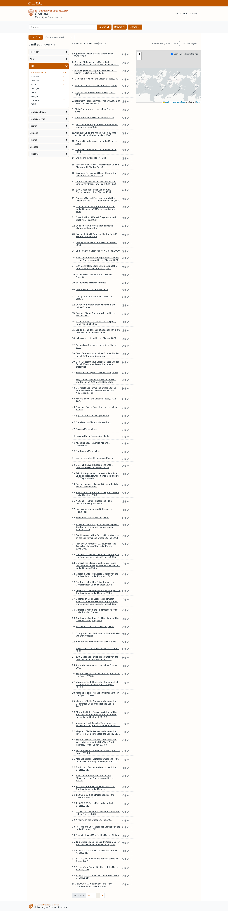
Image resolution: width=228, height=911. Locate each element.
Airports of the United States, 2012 (94, 820)
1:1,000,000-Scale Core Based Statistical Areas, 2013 (97, 859)
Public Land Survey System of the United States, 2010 (96, 768)
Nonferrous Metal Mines (88, 451)
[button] (139, 54)
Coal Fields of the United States (92, 289)
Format (33, 126)
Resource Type (37, 119)
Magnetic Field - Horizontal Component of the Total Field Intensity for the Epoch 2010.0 (97, 684)
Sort (163, 43)
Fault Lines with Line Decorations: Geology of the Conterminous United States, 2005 (97, 536)
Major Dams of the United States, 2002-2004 (96, 400)
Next (90, 895)
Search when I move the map (185, 53)
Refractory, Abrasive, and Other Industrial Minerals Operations (97, 485)
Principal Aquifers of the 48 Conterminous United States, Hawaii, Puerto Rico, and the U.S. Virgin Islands (98, 476)
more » (34, 104)
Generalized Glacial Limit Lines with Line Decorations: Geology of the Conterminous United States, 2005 (98, 565)
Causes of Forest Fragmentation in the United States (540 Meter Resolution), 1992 (95, 209)
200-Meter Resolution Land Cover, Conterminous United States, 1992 (93, 191)
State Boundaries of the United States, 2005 (95, 110)
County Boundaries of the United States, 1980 (96, 142)
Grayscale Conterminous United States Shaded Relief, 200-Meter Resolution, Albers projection (96, 390)
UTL (48, 906)
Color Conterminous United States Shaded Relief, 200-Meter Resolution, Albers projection (97, 364)
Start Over (35, 37)
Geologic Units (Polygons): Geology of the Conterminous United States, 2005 (96, 134)
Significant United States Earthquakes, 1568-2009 (94, 54)
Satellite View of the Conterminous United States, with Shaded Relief (97, 165)
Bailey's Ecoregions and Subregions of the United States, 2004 (97, 493)
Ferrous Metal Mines (86, 429)
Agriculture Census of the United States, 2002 (97, 346)
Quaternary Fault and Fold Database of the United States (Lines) (97, 611)
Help (185, 13)
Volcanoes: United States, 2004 (92, 517)
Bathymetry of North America (91, 282)
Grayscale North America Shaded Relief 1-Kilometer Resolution (97, 235)
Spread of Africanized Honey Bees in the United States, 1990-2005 (96, 174)
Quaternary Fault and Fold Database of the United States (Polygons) (97, 619)
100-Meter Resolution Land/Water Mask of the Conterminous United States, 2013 (98, 843)
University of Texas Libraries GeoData (48, 14)
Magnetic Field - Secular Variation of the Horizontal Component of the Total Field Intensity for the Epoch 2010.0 (96, 714)
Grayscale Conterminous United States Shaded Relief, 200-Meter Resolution (96, 380)
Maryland (35, 96)
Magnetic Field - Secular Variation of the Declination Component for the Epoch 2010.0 (96, 703)
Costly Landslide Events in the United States (94, 297)
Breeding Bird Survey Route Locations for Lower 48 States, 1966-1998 (95, 71)
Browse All (119, 27)
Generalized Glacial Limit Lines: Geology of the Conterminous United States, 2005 (97, 555)
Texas (34, 84)
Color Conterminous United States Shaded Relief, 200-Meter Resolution (97, 354)
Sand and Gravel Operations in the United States (97, 408)
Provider (34, 52)
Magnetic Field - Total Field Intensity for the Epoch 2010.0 (98, 751)
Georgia (35, 88)
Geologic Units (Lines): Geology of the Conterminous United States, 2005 (95, 583)
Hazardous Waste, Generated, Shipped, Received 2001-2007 (96, 322)
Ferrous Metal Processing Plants (92, 436)
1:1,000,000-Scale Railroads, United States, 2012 (94, 804)
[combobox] (63, 27)
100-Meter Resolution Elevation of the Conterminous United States (95, 787)
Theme (33, 140)
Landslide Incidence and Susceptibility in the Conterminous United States (98, 331)
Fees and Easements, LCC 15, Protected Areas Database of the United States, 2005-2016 (96, 546)
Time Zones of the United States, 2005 (94, 117)
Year (32, 59)
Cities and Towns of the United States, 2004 (97, 79)
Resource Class (38, 112)
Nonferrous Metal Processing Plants (94, 458)
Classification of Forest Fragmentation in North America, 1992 (96, 218)
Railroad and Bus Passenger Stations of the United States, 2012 (98, 828)
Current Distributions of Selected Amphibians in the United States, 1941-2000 (96, 63)
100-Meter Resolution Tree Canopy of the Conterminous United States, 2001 (97, 658)
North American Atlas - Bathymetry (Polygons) (94, 510)
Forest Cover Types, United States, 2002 (97, 372)
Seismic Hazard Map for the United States (97, 835)
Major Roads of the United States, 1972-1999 (95, 93)
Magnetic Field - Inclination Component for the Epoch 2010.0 (97, 694)
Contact (194, 13)
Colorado (35, 80)
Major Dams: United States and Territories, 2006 (97, 649)
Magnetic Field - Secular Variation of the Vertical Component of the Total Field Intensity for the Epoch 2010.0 (96, 742)
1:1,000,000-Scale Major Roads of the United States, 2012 (95, 796)
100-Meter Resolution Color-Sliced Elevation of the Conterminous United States (95, 778)
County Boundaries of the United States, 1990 (96, 150)
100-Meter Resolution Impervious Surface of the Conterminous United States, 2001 (97, 258)
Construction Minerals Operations (93, 422)
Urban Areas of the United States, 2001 (96, 338)
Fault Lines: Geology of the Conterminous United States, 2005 (97, 125)
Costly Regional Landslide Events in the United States (95, 306)
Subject (34, 133)
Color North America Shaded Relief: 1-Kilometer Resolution (95, 227)
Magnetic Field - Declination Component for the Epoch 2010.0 (98, 674)
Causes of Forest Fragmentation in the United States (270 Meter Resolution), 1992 (98, 199)
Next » (102, 43)
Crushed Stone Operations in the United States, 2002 (96, 314)
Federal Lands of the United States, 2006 (96, 85)
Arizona (35, 76)
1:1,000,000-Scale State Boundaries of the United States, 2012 (98, 812)
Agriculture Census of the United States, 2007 (97, 666)
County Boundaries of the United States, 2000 (96, 243)
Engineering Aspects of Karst (91, 158)
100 (189, 43)
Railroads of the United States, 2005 (95, 626)
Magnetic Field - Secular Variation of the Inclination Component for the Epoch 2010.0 (98, 724)
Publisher (34, 154)
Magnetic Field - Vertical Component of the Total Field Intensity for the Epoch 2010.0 (98, 760)
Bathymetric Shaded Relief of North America (94, 275)
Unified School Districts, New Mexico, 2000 (98, 251)
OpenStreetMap (179, 102)
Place (33, 66)
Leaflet (167, 102)
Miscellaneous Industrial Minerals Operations (93, 444)
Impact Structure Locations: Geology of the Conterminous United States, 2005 (98, 591)
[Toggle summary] (131, 54)
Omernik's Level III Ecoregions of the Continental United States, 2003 (94, 466)
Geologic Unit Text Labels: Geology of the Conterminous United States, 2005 (97, 575)
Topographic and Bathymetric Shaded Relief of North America (97, 634)
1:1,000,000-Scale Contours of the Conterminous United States (95, 885)
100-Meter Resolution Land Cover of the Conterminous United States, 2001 (96, 267)
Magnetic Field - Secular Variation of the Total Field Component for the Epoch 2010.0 (98, 732)
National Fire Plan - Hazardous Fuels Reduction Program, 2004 (94, 502)
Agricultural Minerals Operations (92, 415)
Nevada (35, 100)
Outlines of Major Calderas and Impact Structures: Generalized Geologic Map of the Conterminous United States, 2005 (97, 601)
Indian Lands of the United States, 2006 (96, 641)
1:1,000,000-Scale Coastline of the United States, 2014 (97, 876)
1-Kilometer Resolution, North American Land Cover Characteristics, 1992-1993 (95, 182)
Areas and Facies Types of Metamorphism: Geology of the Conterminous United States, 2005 (97, 527)
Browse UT (135, 27)
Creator (34, 147)
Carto (198, 102)
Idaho (34, 92)
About (178, 13)
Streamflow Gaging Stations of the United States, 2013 (97, 868)
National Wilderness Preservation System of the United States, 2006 (97, 102)
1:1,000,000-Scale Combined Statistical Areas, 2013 (96, 851)
